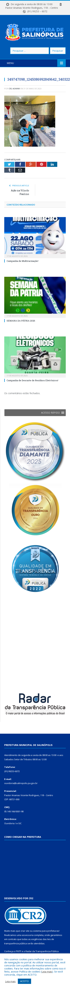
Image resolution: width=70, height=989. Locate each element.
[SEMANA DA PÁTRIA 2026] (35, 297)
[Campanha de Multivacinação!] (35, 237)
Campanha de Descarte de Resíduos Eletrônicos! (32, 380)
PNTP (18, 951)
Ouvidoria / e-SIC (13, 823)
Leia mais (47, 971)
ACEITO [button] (24, 981)
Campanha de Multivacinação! (22, 260)
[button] (50, 412)
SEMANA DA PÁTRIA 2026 (21, 320)
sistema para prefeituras (46, 930)
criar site (25, 930)
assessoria (27, 935)
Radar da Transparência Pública (42, 951)
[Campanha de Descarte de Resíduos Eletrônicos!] (35, 356)
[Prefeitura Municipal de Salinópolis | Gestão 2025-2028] (35, 31)
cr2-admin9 (14, 88)
